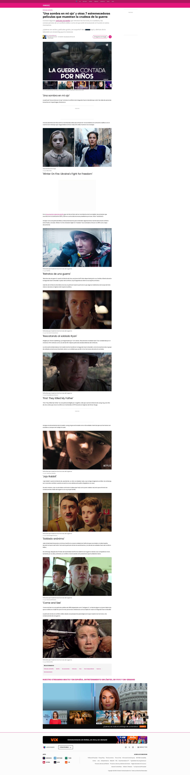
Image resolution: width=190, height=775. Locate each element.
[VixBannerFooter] (95, 740)
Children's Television (127, 766)
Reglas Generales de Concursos (138, 763)
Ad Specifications (105, 760)
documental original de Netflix (55, 214)
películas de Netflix (63, 21)
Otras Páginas (64, 747)
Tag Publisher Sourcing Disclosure (138, 760)
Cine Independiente (89, 668)
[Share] (110, 36)
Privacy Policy (102, 757)
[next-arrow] (111, 85)
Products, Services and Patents (102, 763)
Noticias (85, 1)
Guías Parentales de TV (124, 760)
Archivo (94, 760)
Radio (108, 1)
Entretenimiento (48, 672)
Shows (90, 1)
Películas (74, 668)
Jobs (98, 760)
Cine (80, 668)
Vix (80, 1)
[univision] (46, 5)
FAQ (116, 760)
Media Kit (112, 760)
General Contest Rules (116, 766)
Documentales (66, 668)
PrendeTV (87, 29)
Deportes (102, 1)
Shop (113, 1)
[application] (77, 61)
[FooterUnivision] (48, 747)
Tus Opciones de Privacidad (139, 766)
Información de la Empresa (128, 757)
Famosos (96, 1)
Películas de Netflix (48, 10)
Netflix (57, 668)
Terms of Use (118, 757)
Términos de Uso (110, 757)
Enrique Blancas (52, 35)
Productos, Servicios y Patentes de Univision (120, 763)
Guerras (99, 668)
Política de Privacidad (92, 757)
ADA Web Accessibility (141, 757)
